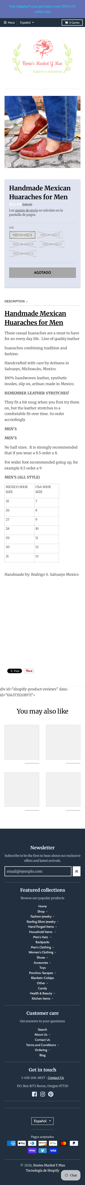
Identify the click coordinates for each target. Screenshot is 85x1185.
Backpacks (42, 942)
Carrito (74, 22)
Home (42, 906)
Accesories (41, 963)
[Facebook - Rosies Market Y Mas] (34, 1094)
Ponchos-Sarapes (41, 973)
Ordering (41, 1050)
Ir (76, 871)
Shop (41, 911)
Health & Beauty (41, 993)
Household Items (41, 932)
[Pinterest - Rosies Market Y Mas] (50, 1094)
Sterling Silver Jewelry (41, 922)
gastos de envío (26, 210)
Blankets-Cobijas (42, 978)
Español (25, 22)
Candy (42, 988)
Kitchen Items (41, 998)
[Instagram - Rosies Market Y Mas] (42, 1094)
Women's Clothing (41, 952)
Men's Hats (41, 937)
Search (42, 1029)
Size (11, 227)
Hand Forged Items (41, 927)
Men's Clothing (41, 947)
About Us (40, 1034)
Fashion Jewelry (41, 916)
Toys (42, 968)
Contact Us (42, 1040)
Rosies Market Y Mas (49, 1165)
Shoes (41, 957)
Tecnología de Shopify (42, 1170)
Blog (42, 1055)
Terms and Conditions (41, 1045)
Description (15, 301)
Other (41, 983)
